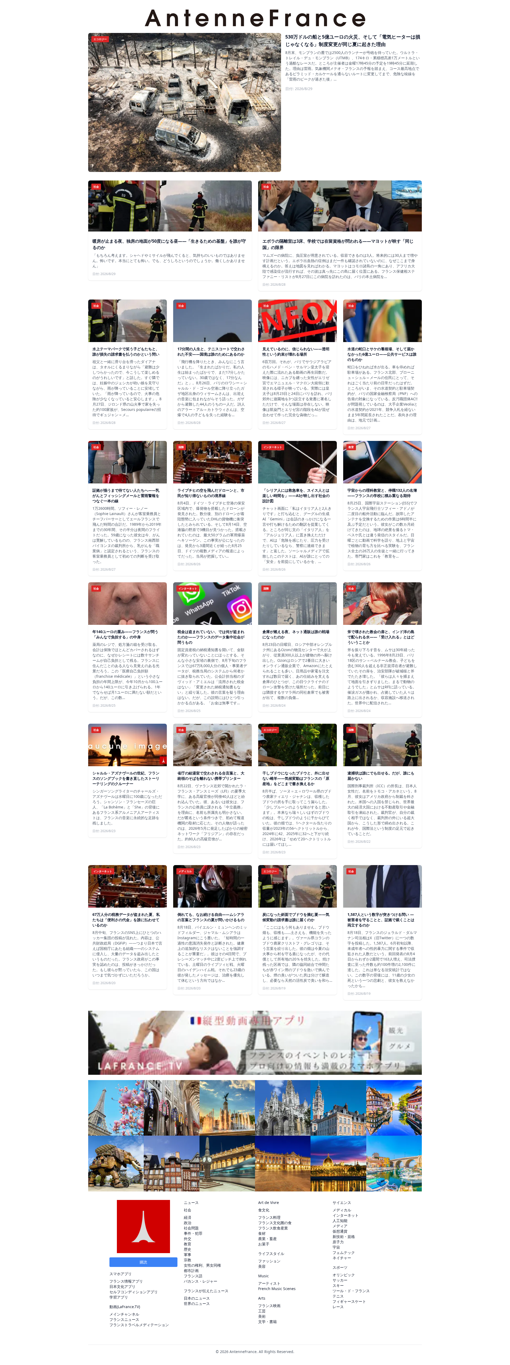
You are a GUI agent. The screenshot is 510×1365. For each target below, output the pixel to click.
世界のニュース (197, 1303)
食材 (262, 1233)
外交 (187, 1238)
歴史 (187, 1249)
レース (338, 1306)
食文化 (263, 1209)
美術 (262, 1316)
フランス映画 (269, 1305)
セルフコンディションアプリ (133, 1291)
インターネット (346, 1215)
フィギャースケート (349, 1301)
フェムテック (344, 1252)
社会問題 (191, 1228)
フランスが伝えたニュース (206, 1290)
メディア (340, 1225)
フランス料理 (269, 1217)
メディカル (342, 1209)
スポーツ (340, 1267)
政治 (187, 1222)
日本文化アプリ (122, 1286)
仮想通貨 (340, 1231)
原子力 (338, 1241)
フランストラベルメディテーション (139, 1324)
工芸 (262, 1310)
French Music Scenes (277, 1288)
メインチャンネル (124, 1314)
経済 (187, 1217)
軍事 (187, 1254)
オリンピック (344, 1274)
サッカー (340, 1280)
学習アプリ (118, 1297)
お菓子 (263, 1243)
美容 (262, 1266)
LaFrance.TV (128, 1306)
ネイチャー (342, 1257)
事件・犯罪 (193, 1233)
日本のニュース (197, 1298)
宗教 (187, 1259)
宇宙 (336, 1247)
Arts (261, 1298)
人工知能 (340, 1220)
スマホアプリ (120, 1273)
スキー (338, 1285)
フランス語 (193, 1275)
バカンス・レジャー (200, 1281)
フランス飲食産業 (273, 1228)
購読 (143, 1262)
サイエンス (342, 1202)
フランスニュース (124, 1319)
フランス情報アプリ (126, 1281)
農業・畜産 (267, 1238)
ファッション (269, 1260)
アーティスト (269, 1283)
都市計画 (191, 1270)
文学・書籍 (267, 1321)
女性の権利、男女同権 (202, 1265)
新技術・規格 (344, 1236)
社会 (187, 1209)
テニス (338, 1296)
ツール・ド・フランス (351, 1290)
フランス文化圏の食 (275, 1222)
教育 (187, 1243)
